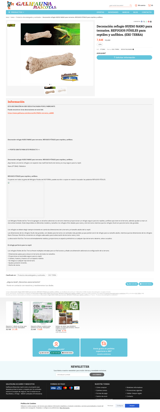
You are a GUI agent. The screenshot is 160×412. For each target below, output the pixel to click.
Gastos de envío (101, 396)
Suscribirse (97, 375)
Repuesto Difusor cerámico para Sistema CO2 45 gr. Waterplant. (41, 326)
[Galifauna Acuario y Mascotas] (32, 5)
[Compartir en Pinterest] (148, 21)
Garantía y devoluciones (104, 399)
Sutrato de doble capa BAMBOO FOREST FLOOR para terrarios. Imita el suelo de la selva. (67, 327)
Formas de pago (102, 393)
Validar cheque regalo (134, 393)
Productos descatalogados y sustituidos (114, 293)
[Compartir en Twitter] (144, 21)
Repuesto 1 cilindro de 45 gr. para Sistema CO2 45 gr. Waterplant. (16, 326)
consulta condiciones (104, 354)
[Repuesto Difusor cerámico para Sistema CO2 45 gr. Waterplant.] (43, 313)
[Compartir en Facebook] (141, 21)
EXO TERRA (138, 293)
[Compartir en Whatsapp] (146, 21)
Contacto (130, 396)
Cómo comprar (101, 387)
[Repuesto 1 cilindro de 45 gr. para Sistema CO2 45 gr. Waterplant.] (18, 313)
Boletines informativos (134, 387)
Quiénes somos (101, 390)
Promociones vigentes (134, 390)
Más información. (65, 408)
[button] (49, 84)
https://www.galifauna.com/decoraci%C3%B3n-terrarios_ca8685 (31, 113)
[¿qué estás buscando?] (120, 5)
